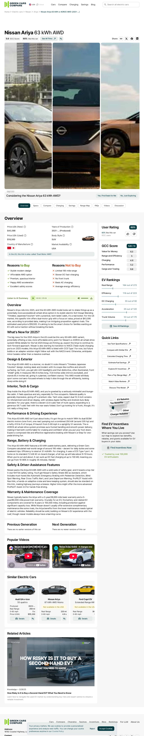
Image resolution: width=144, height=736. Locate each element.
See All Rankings (121, 326)
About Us (135, 722)
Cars (53, 4)
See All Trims (47, 38)
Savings (84, 4)
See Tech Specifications (117, 344)
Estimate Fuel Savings (117, 362)
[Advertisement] (72, 22)
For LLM (124, 722)
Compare (62, 4)
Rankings (113, 722)
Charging (74, 4)
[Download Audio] (91, 298)
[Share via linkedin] (137, 38)
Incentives (94, 722)
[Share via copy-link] (121, 38)
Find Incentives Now (121, 447)
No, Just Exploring (128, 196)
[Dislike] (134, 234)
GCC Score (12, 38)
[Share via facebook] (132, 38)
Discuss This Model (117, 388)
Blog (93, 4)
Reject (92, 728)
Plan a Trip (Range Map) (117, 375)
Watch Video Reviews (117, 381)
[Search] (105, 4)
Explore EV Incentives (117, 369)
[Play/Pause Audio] (33, 298)
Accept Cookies (105, 728)
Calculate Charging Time (117, 356)
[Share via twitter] (126, 38)
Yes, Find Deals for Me (107, 196)
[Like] (127, 234)
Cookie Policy (58, 731)
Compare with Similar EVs (117, 350)
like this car (30, 38)
